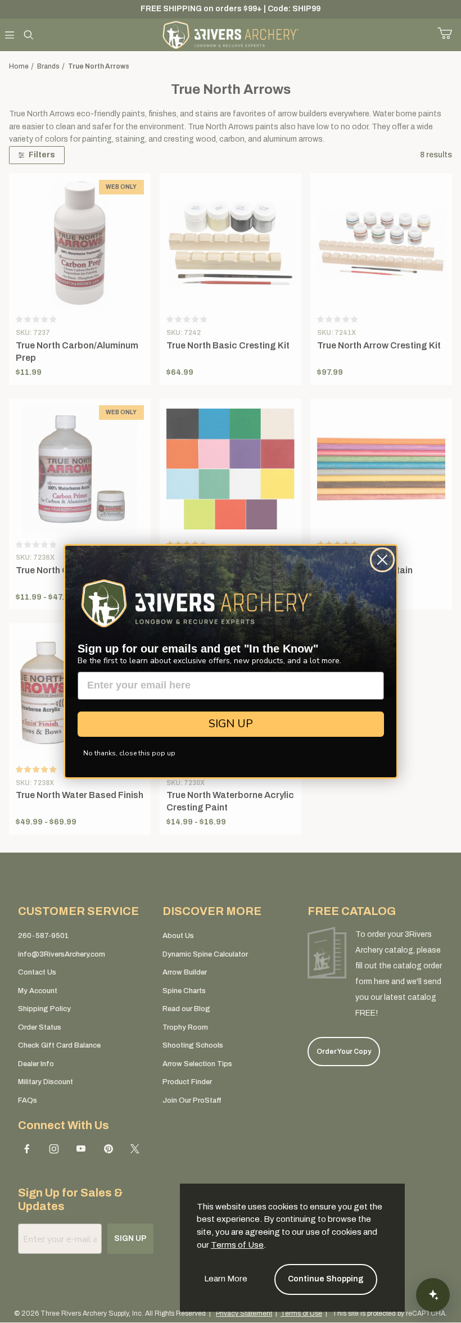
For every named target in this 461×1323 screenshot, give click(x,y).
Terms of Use (237, 1244)
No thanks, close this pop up (129, 753)
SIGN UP (231, 723)
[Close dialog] (382, 560)
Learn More (225, 1278)
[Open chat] (433, 1295)
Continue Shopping (326, 1279)
